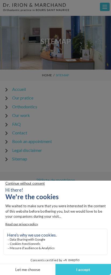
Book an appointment (32, 141)
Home (47, 75)
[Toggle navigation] (105, 7)
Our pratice (22, 97)
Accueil (19, 89)
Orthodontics (24, 106)
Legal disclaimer (27, 150)
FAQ (16, 124)
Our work (21, 115)
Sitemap (19, 158)
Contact (19, 132)
